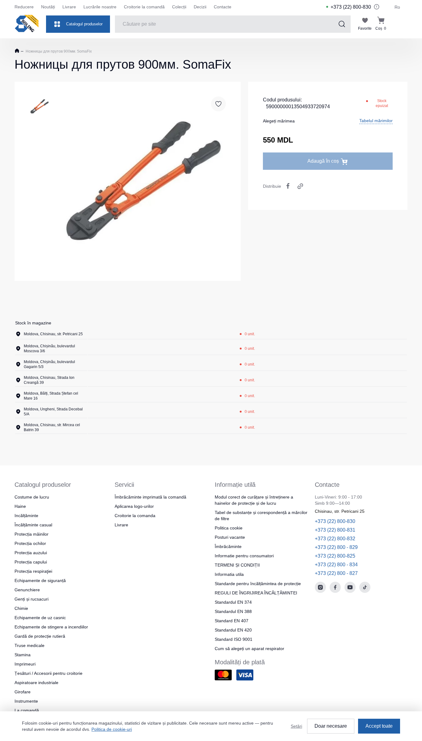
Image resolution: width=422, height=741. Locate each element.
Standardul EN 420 (233, 629)
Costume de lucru (32, 497)
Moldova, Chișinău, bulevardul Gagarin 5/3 (49, 364)
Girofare (23, 691)
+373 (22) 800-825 (335, 556)
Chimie (21, 608)
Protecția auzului (31, 552)
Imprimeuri (25, 664)
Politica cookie (229, 527)
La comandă (27, 710)
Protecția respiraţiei (33, 571)
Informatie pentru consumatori (244, 555)
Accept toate (379, 726)
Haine (20, 506)
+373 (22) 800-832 (335, 538)
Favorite (365, 28)
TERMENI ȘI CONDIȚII (237, 565)
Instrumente (26, 701)
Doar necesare (330, 726)
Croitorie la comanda (135, 515)
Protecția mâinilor (32, 534)
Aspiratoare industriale (36, 682)
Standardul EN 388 (233, 611)
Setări (296, 726)
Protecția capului (31, 561)
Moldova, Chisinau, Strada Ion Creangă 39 (49, 380)
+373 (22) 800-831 (335, 530)
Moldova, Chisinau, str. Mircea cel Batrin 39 (52, 427)
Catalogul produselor (84, 24)
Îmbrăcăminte (228, 546)
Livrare (69, 6)
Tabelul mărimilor (376, 120)
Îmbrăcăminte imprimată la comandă (150, 497)
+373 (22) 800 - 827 (336, 573)
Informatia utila (229, 574)
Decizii (200, 6)
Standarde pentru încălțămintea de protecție (258, 583)
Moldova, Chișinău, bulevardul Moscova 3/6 (49, 348)
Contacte (222, 6)
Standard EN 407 (231, 620)
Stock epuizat (382, 103)
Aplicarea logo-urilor (134, 506)
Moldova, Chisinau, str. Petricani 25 (53, 334)
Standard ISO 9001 (233, 639)
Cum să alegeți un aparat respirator (249, 648)
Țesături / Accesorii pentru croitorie (48, 673)
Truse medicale (29, 645)
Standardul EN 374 (233, 602)
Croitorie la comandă (144, 6)
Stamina (23, 654)
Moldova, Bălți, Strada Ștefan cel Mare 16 (51, 395)
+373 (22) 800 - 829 (336, 547)
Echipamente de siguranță (40, 580)
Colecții (179, 6)
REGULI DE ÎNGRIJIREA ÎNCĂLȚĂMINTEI (256, 592)
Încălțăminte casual (33, 524)
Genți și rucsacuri (32, 599)
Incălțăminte (26, 515)
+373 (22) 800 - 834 (336, 564)
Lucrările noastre (99, 6)
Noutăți (48, 6)
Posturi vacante (230, 537)
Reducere (24, 6)
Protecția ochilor (30, 543)
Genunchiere (27, 589)
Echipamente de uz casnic (40, 617)
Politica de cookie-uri (111, 729)
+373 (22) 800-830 (351, 7)
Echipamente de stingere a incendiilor (51, 626)
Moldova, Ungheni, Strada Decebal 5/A (53, 411)
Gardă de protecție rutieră (40, 636)
